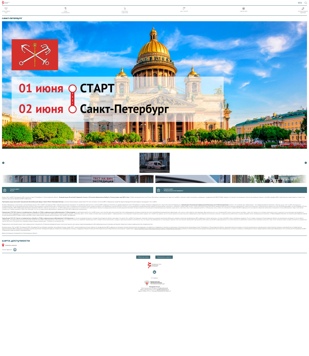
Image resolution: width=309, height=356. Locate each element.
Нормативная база (6, 12)
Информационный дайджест (173, 190)
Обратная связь (143, 257)
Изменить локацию (11, 245)
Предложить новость (164, 257)
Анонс (12, 190)
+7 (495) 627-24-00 (162, 288)
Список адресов (7, 249)
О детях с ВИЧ (243, 11)
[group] (154, 163)
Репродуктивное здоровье (303, 12)
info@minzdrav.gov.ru (162, 289)
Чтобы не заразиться (65, 12)
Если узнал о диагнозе (125, 12)
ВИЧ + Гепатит (184, 11)
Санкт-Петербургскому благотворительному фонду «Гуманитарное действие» (157, 228)
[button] (305, 163)
